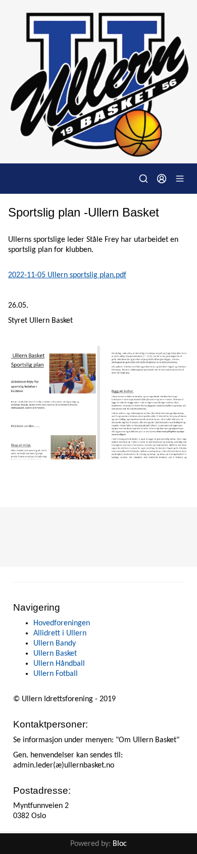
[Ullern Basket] (98, 81)
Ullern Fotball (55, 674)
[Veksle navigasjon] (180, 178)
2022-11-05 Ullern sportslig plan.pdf (67, 275)
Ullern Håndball (59, 664)
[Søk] (143, 178)
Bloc (120, 844)
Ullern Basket (55, 654)
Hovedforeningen (61, 623)
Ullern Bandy (54, 643)
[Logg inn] (162, 178)
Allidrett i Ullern (59, 633)
